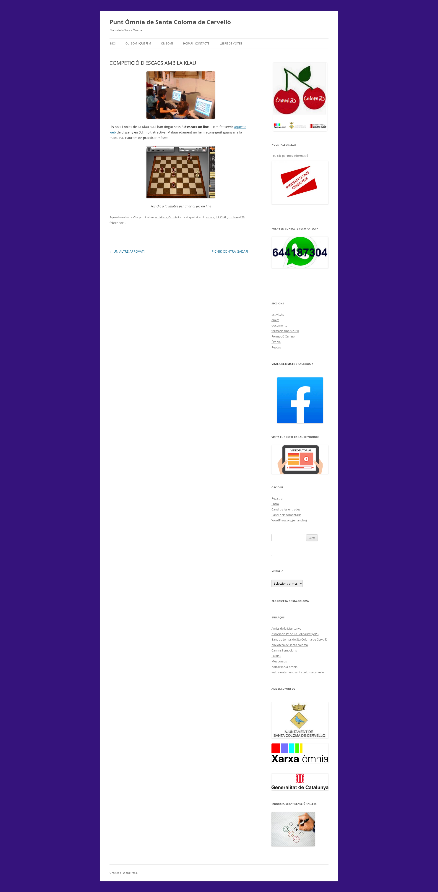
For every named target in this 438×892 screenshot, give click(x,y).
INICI (112, 43)
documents (279, 325)
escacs (210, 217)
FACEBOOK (305, 364)
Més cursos (279, 661)
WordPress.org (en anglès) (289, 520)
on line (233, 217)
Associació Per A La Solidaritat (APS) (295, 634)
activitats (161, 217)
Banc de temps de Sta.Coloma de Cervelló (299, 639)
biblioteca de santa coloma (289, 645)
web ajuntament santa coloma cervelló (297, 672)
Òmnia (172, 217)
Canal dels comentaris (286, 515)
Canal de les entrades (285, 509)
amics (275, 320)
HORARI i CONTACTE (196, 43)
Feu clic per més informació (289, 156)
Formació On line (283, 336)
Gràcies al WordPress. (124, 873)
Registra (276, 498)
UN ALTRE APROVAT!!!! (128, 251)
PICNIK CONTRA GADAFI (232, 251)
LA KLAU (221, 217)
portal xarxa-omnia (284, 667)
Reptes (276, 347)
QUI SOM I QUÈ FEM (138, 43)
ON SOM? (167, 43)
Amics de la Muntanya (286, 628)
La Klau (276, 656)
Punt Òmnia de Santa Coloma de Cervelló (170, 22)
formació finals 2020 (285, 331)
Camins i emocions (284, 650)
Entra (275, 504)
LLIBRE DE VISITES (230, 43)
